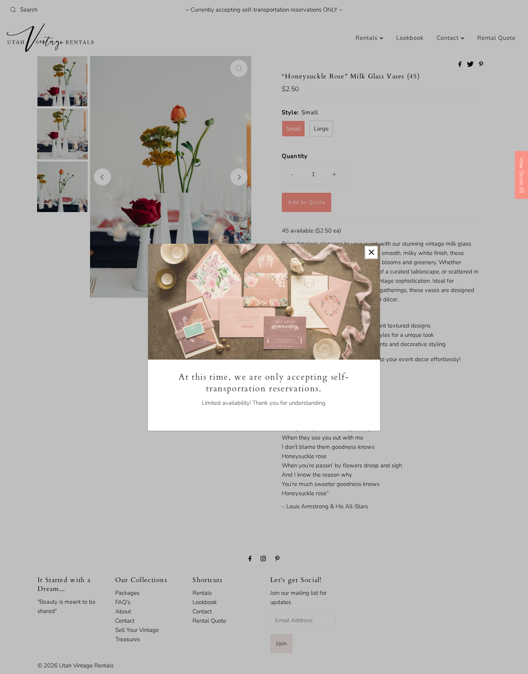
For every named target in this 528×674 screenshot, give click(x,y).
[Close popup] (371, 252)
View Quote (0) (521, 175)
